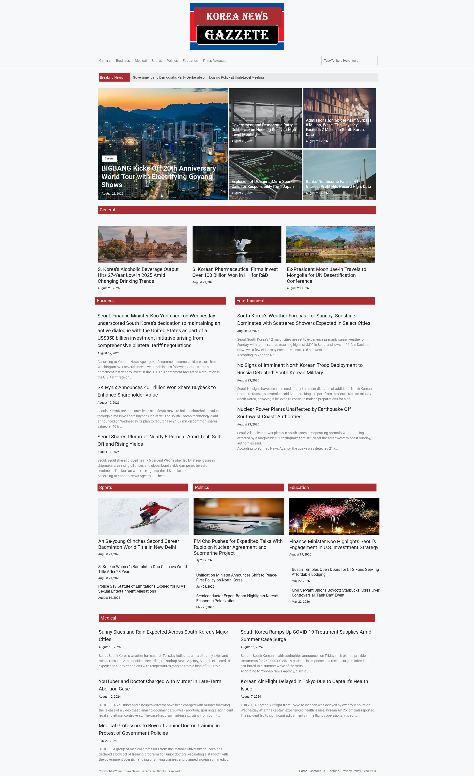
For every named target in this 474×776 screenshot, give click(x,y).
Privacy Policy (351, 771)
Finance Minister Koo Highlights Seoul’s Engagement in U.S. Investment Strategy (333, 544)
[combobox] (349, 60)
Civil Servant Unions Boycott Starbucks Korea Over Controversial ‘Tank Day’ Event (335, 592)
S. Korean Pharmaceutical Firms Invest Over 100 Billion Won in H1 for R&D (235, 272)
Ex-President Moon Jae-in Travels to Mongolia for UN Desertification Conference (326, 275)
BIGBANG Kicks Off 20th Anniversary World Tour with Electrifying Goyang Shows (158, 176)
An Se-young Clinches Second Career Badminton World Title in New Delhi (138, 544)
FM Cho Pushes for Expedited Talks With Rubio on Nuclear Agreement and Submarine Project (238, 547)
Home (303, 771)
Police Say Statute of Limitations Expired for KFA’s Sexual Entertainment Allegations (141, 588)
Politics (172, 61)
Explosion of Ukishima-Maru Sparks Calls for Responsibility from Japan (263, 184)
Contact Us (317, 771)
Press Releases (214, 61)
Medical (141, 61)
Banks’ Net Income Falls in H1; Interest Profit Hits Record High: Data (338, 184)
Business (123, 61)
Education (190, 61)
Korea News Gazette (137, 771)
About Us (369, 771)
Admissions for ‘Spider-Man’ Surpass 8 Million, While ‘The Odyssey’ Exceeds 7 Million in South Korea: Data (339, 127)
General (105, 61)
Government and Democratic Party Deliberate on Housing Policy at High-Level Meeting (264, 130)
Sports (157, 61)
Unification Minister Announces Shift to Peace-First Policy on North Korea (236, 577)
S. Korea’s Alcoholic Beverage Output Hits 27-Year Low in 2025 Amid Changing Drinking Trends (138, 275)
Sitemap (333, 771)
